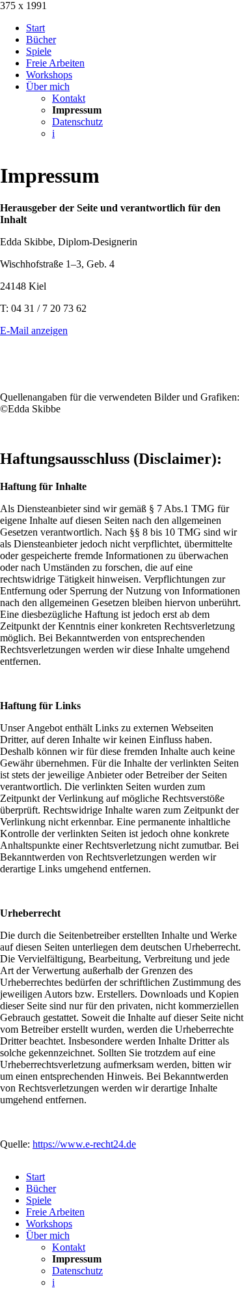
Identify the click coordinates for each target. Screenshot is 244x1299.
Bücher (41, 39)
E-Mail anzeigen (34, 330)
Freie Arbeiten (55, 63)
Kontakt (68, 98)
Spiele (38, 51)
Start (35, 27)
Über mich (48, 86)
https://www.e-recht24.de (84, 1144)
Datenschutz (77, 121)
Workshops (49, 74)
